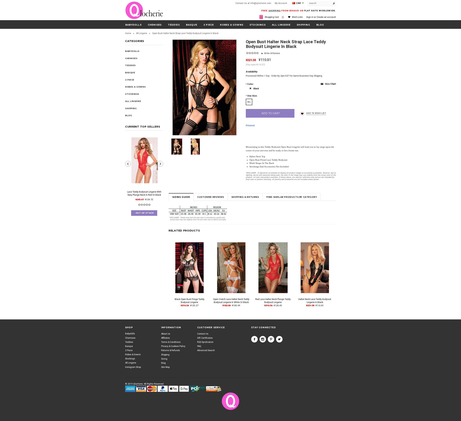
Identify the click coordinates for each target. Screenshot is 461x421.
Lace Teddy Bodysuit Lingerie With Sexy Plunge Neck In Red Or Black (144, 193)
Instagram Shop (133, 367)
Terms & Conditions (171, 342)
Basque (191, 24)
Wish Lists (297, 17)
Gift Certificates (205, 338)
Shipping (165, 354)
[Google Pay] (184, 389)
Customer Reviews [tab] (210, 197)
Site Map (165, 367)
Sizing (164, 358)
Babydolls (133, 24)
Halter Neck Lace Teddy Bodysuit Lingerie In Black (314, 301)
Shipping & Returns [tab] (245, 197)
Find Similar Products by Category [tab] (291, 197)
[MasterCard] (152, 389)
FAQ (199, 346)
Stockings (258, 24)
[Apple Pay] (173, 389)
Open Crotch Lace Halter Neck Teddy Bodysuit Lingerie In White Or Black (231, 301)
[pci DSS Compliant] (197, 389)
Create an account (326, 17)
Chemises (155, 24)
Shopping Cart (274, 17)
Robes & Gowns (231, 24)
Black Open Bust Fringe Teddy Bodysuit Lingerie (189, 301)
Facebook (254, 339)
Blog (163, 363)
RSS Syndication (205, 342)
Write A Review (272, 53)
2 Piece (208, 24)
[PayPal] (163, 389)
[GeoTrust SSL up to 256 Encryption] (213, 389)
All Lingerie (281, 24)
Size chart (330, 84)
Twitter (279, 339)
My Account (281, 3)
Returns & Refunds (170, 350)
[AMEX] (130, 389)
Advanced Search (206, 350)
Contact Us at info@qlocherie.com (253, 3)
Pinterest (250, 125)
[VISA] (141, 389)
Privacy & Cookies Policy (173, 346)
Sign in (309, 17)
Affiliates (165, 338)
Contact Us (202, 333)
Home (128, 33)
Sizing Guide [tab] (181, 197)
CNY (298, 3)
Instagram (262, 339)
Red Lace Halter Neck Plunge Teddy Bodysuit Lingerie (273, 301)
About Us (165, 333)
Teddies (174, 24)
